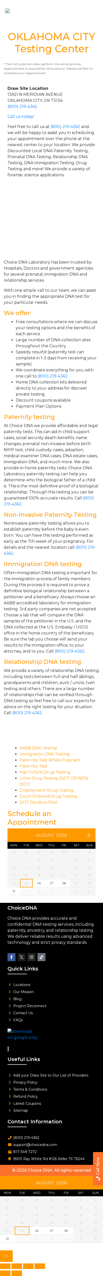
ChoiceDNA (22, 908)
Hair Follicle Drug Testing (45, 772)
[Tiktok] (42, 957)
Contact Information (35, 1122)
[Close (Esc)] (39, 1266)
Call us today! (21, 116)
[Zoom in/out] (5, 1266)
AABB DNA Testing (38, 748)
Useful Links (24, 1059)
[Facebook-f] (12, 957)
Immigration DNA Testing (45, 754)
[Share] (28, 1266)
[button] (92, 9)
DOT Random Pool (39, 802)
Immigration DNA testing (43, 564)
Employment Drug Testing (47, 790)
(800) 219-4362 (22, 106)
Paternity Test (34, 766)
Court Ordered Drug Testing (48, 796)
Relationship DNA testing (42, 661)
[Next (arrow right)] (17, 1273)
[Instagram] (32, 957)
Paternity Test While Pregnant (50, 760)
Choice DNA (40, 1170)
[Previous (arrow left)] (5, 1273)
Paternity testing (29, 416)
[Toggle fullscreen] (17, 1266)
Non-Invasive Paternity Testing (50, 514)
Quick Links (23, 969)
